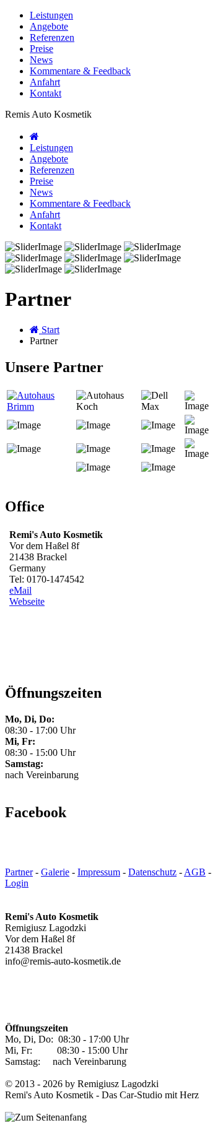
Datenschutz (152, 872)
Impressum (98, 872)
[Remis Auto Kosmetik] (34, 136)
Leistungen (51, 15)
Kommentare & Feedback (80, 71)
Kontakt (45, 93)
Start (49, 329)
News (41, 59)
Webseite (27, 601)
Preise (41, 48)
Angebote (49, 26)
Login (16, 883)
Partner (19, 872)
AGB (195, 872)
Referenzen (52, 37)
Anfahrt (45, 82)
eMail (20, 590)
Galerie (55, 872)
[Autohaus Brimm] (40, 406)
